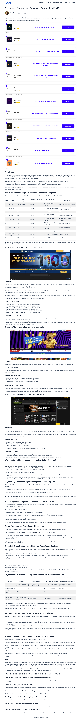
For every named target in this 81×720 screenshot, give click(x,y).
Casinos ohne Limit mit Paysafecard (50, 608)
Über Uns (67, 2)
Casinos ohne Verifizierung (49, 522)
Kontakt (73, 2)
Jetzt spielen (68, 27)
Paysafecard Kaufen (57, 2)
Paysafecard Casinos (44, 2)
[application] (50, 2)
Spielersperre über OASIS (12, 514)
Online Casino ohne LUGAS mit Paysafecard (62, 633)
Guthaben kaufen (10, 466)
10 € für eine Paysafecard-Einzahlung (32, 532)
